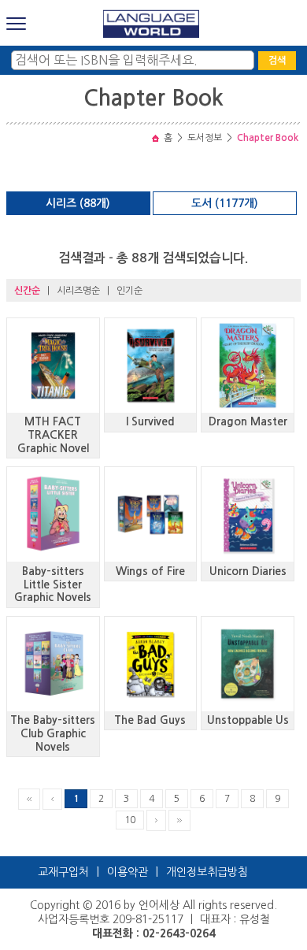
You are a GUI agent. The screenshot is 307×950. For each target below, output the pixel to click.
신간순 (27, 290)
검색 (277, 60)
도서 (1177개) (224, 203)
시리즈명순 (78, 290)
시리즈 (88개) (78, 203)
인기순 (129, 290)
